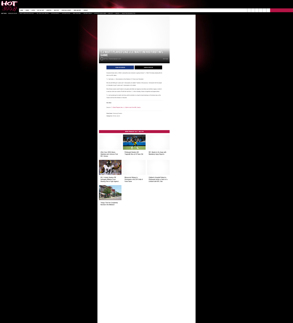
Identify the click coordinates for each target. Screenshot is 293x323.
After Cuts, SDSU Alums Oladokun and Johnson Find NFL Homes (109, 154)
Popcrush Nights (55, 13)
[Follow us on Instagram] (260, 10)
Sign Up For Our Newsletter (128, 13)
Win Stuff (110, 13)
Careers (117, 13)
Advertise (48, 10)
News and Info (77, 10)
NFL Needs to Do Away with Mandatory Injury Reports (157, 153)
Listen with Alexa (66, 13)
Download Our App (12, 13)
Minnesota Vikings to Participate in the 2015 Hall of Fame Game (134, 179)
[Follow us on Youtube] (268, 10)
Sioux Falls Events (66, 10)
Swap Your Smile (77, 13)
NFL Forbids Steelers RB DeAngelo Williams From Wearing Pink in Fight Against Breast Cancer (109, 179)
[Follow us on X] (264, 10)
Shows (27, 10)
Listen (33, 10)
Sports (118, 116)
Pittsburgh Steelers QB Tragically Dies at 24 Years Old (134, 153)
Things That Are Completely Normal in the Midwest (109, 204)
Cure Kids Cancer (87, 13)
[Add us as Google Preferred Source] (253, 10)
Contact (85, 10)
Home (21, 10)
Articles (114, 116)
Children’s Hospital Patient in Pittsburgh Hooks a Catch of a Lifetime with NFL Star (158, 179)
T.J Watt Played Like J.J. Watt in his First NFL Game (125, 107)
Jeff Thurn (106, 58)
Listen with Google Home (100, 13)
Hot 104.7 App (40, 10)
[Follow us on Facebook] (257, 10)
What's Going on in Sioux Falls (27, 13)
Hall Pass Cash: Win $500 (43, 13)
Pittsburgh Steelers (117, 113)
